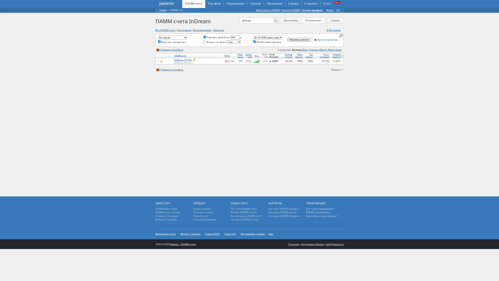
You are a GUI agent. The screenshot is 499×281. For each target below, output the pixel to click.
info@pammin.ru (335, 244)
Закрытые (218, 30)
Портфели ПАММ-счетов (282, 212)
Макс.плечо (240, 55)
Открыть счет (200, 216)
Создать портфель (312, 10)
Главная (162, 10)
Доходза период (324, 55)
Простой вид (291, 20)
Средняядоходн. (288, 55)
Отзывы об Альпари (166, 216)
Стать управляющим (204, 219)
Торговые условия (203, 212)
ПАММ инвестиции (166, 208)
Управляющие (235, 3)
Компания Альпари (166, 219)
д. (241, 37)
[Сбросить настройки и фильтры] (341, 35)
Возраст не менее (216, 42)
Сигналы (255, 3)
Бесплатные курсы (166, 233)
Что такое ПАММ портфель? (284, 208)
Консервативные (202, 30)
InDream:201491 (183, 60)
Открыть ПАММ (291, 10)
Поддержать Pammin (312, 244)
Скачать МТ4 (212, 233)
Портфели (214, 3)
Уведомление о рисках (253, 233)
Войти (329, 10)
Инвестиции (334, 49)
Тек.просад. (309, 55)
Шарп (305, 49)
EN (338, 10)
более (227, 37)
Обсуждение (275, 3)
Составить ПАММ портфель (284, 216)
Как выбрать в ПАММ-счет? (246, 216)
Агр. (257, 55)
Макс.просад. (299, 55)
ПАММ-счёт (180, 55)
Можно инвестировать (268, 42)
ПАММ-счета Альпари (168, 212)
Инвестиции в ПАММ (268, 10)
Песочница (335, 30)
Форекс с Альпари (190, 233)
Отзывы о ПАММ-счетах (244, 219)
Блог (271, 233)
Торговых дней (214, 37)
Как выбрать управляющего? (322, 216)
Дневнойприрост (337, 55)
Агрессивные (184, 30)
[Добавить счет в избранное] (161, 61)
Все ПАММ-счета (165, 30)
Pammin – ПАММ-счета (183, 244)
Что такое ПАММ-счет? (244, 208)
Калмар (296, 49)
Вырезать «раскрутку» (173, 42)
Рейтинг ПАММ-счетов (244, 212)
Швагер (323, 49)
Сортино (314, 49)
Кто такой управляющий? (320, 208)
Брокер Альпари (202, 208)
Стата (327, 3)
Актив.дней (249, 55)
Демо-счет (230, 233)
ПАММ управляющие (318, 212)
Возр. (227, 55)
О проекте (311, 3)
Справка (293, 3)
